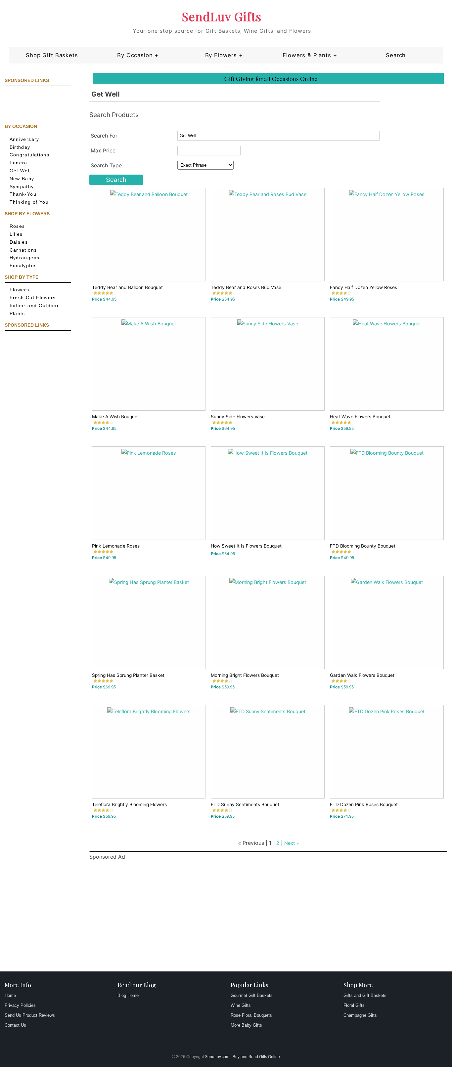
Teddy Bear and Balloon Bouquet (127, 287)
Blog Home (128, 995)
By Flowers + (224, 55)
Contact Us (15, 1025)
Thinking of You (29, 202)
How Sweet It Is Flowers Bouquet (246, 546)
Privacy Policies (20, 1005)
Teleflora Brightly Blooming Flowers (129, 804)
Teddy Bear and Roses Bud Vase (246, 287)
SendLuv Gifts (221, 16)
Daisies (19, 242)
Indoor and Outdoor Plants (34, 309)
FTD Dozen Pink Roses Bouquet (364, 804)
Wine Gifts (241, 1005)
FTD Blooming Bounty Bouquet (362, 546)
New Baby (22, 178)
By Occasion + (137, 55)
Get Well (20, 170)
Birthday (20, 147)
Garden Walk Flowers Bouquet (362, 675)
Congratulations (29, 154)
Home (10, 995)
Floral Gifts (354, 1005)
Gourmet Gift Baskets (252, 995)
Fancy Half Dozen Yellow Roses (363, 287)
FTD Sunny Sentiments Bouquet (245, 804)
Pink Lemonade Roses (116, 546)
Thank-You (23, 194)
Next (289, 843)
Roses (17, 226)
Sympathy (22, 186)
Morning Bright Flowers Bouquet (245, 675)
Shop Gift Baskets (52, 55)
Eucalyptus (23, 265)
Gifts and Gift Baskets (364, 995)
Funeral (19, 162)
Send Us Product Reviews (30, 1015)
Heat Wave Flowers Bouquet (360, 416)
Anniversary (24, 139)
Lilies (16, 234)
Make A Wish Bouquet (115, 416)
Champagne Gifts (360, 1015)
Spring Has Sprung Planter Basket (128, 675)
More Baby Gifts (246, 1025)
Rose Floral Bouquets (251, 1015)
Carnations (23, 250)
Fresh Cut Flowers (33, 297)
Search (396, 55)
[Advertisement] (34, 104)
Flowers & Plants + (310, 55)
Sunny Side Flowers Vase (238, 416)
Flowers (19, 289)
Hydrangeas (25, 257)
